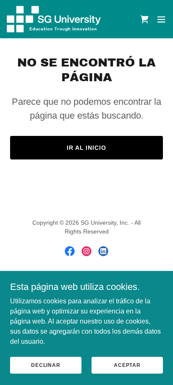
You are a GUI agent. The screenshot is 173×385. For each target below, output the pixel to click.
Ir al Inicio (87, 147)
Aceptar (127, 365)
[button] (144, 19)
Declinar (45, 365)
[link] (54, 19)
